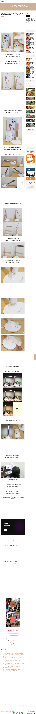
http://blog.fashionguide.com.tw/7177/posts (13, 633)
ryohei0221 (6, 16)
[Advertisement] (13, 25)
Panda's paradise (18, 6)
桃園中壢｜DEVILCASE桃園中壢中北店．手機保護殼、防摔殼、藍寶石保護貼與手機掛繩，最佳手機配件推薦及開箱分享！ (13, 655)
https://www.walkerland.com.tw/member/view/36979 (14, 638)
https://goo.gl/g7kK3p (17, 545)
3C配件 (2, 16)
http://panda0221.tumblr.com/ (14, 635)
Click (35, 357)
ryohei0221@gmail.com (14, 640)
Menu (3, 1)
